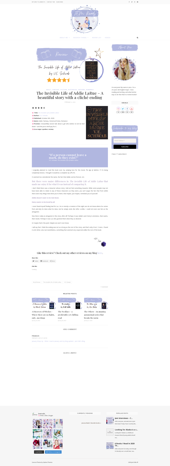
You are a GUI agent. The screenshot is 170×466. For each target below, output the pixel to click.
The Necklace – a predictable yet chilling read (68, 314)
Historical (72, 89)
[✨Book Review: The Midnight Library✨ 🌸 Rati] (48, 423)
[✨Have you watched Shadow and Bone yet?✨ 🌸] (58, 434)
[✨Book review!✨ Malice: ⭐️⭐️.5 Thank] (58, 444)
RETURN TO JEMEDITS (38, 2)
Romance (90, 89)
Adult (48, 89)
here (99, 252)
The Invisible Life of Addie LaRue (48, 113)
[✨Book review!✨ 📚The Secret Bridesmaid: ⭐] (58, 423)
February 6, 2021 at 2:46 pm (39, 338)
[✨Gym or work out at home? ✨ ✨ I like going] (37, 434)
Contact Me (51, 2)
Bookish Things (79, 38)
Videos (107, 38)
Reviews (81, 89)
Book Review (36, 282)
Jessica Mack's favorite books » (91, 423)
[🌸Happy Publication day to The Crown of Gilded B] (48, 444)
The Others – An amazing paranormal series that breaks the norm (95, 314)
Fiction (64, 89)
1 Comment (104, 287)
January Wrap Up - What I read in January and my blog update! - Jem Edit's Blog (58, 341)
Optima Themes (47, 462)
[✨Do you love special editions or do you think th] (37, 423)
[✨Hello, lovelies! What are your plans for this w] (37, 444)
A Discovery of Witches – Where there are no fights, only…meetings (43, 314)
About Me (64, 38)
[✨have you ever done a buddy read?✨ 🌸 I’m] (48, 434)
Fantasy (55, 89)
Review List (96, 38)
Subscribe (59, 2)
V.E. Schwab (44, 115)
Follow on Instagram (54, 452)
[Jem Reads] (85, 19)
